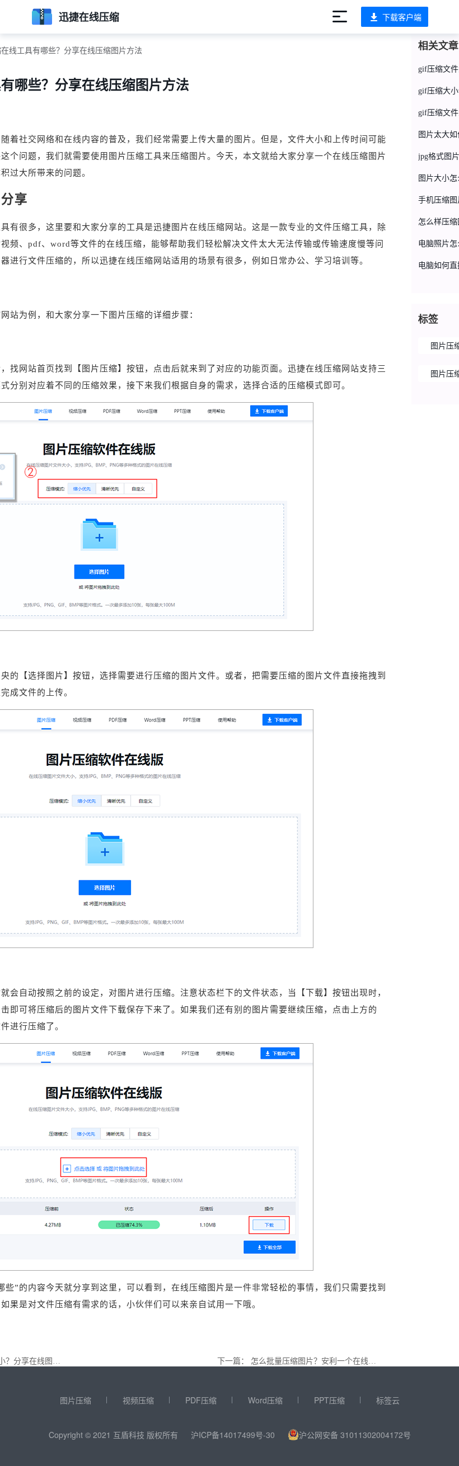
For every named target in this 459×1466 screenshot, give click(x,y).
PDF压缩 (201, 1400)
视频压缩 (138, 1400)
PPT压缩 (329, 1400)
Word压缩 (265, 1400)
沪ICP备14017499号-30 (233, 1434)
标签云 (388, 1400)
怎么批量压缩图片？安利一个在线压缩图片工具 (333, 1361)
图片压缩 (75, 1400)
